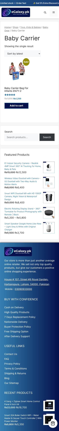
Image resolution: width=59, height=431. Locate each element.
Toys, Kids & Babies (30, 27)
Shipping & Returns (15, 373)
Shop (15, 27)
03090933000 (23, 289)
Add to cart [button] (16, 105)
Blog (6, 378)
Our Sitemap (11, 383)
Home (7, 27)
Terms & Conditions (15, 368)
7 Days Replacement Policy (19, 317)
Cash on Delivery (14, 307)
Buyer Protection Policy (17, 326)
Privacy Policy (12, 363)
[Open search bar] (45, 12)
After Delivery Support (17, 336)
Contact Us (10, 354)
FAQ (6, 358)
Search (8, 131)
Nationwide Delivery (15, 321)
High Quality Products (16, 312)
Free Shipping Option (16, 331)
